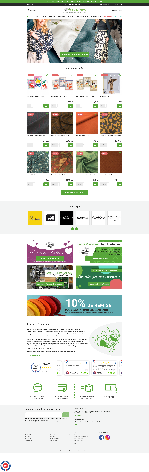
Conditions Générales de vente (81, 436)
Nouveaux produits (54, 438)
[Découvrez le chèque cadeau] (50, 251)
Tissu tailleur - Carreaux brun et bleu (60, 135)
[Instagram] (37, 4)
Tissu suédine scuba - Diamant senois (109, 174)
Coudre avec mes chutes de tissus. (58, 432)
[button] (33, 40)
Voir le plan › (77, 424)
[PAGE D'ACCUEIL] (27, 16)
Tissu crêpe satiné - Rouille (82, 135)
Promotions (52, 436)
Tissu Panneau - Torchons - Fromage (85, 96)
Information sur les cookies (81, 443)
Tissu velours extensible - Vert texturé (85, 174)
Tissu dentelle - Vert (32, 174)
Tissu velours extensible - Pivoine (59, 174)
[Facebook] (101, 439)
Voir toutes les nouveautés (74, 192)
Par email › (77, 415)
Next (76, 228)
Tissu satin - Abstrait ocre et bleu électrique (111, 135)
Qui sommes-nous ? (30, 432)
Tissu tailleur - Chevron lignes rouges (36, 135)
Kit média (27, 436)
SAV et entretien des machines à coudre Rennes (61, 434)
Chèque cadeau (54, 440)
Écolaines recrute (78, 440)
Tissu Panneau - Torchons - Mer (59, 96)
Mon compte (28, 438)
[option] (74, 40)
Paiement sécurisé (79, 438)
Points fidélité (28, 434)
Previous (72, 228)
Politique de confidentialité (80, 441)
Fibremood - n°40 (104, 96)
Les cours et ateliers (30, 441)
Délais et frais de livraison (80, 432)
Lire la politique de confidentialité (40, 420)
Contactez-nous (29, 440)
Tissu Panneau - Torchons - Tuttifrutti (36, 96)
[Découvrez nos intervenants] (99, 251)
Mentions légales (78, 434)
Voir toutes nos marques (114, 228)
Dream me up (87, 450)
